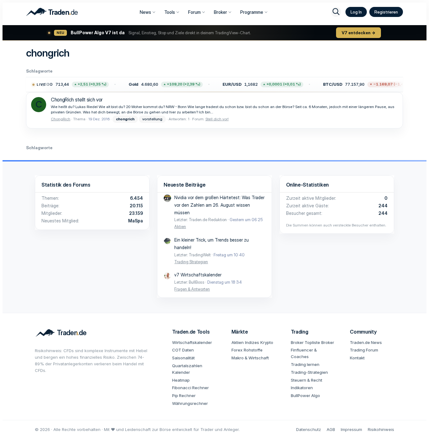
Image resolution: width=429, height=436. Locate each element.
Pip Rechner (184, 395)
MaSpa (135, 220)
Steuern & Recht (306, 380)
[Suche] (336, 12)
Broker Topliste (305, 342)
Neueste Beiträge (184, 185)
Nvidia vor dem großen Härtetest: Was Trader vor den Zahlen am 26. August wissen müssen (219, 205)
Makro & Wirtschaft (250, 357)
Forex (236, 349)
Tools (169, 12)
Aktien (180, 226)
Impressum (351, 429)
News (145, 12)
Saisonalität (183, 357)
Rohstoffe (253, 349)
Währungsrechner (190, 403)
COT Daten (183, 349)
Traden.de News (366, 342)
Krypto (266, 342)
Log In (356, 11)
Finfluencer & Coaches (304, 353)
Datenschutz (308, 429)
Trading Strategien (191, 261)
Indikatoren (302, 387)
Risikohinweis (381, 429)
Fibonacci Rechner (190, 387)
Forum (194, 12)
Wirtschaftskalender (192, 342)
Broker (220, 12)
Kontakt (357, 357)
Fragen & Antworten (192, 289)
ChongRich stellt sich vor (77, 99)
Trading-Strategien (309, 372)
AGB (331, 429)
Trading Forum (364, 349)
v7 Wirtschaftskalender (197, 274)
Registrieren (386, 11)
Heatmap (181, 380)
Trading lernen (305, 364)
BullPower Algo (305, 395)
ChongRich (60, 119)
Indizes (252, 342)
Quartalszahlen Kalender (187, 369)
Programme (251, 12)
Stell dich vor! (217, 119)
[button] (66, 84)
